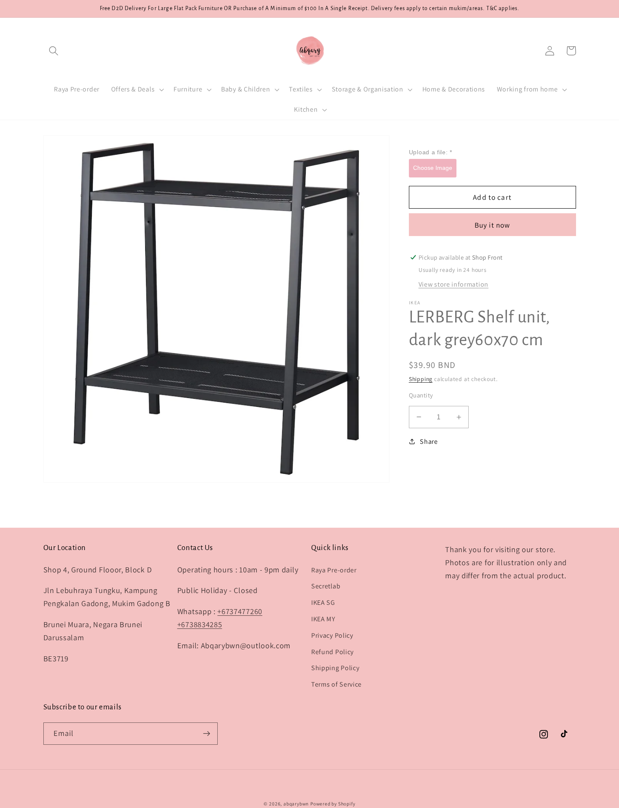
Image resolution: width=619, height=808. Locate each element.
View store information (453, 284)
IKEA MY (323, 619)
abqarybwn (296, 803)
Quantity (421, 395)
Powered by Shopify (332, 803)
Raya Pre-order (334, 570)
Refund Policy (332, 651)
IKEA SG (323, 602)
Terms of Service (336, 684)
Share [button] (429, 441)
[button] (54, 51)
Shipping (420, 379)
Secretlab (325, 586)
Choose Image (432, 167)
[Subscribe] (206, 733)
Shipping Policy (335, 667)
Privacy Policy (332, 635)
